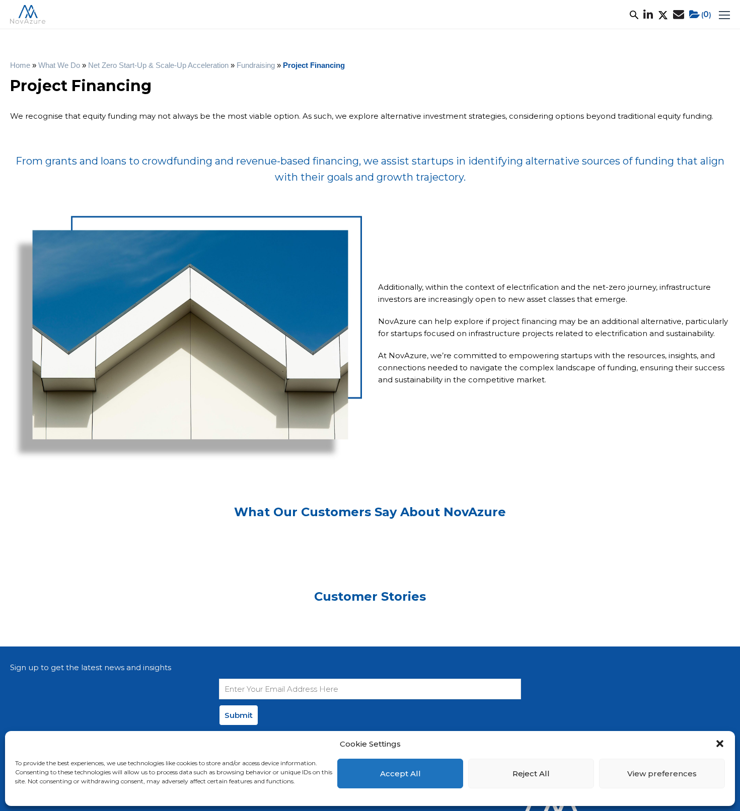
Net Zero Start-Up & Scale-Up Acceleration (158, 65)
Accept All (400, 773)
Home (20, 65)
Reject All (531, 773)
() (706, 14)
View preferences (662, 773)
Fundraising (256, 65)
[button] (720, 744)
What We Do (59, 65)
